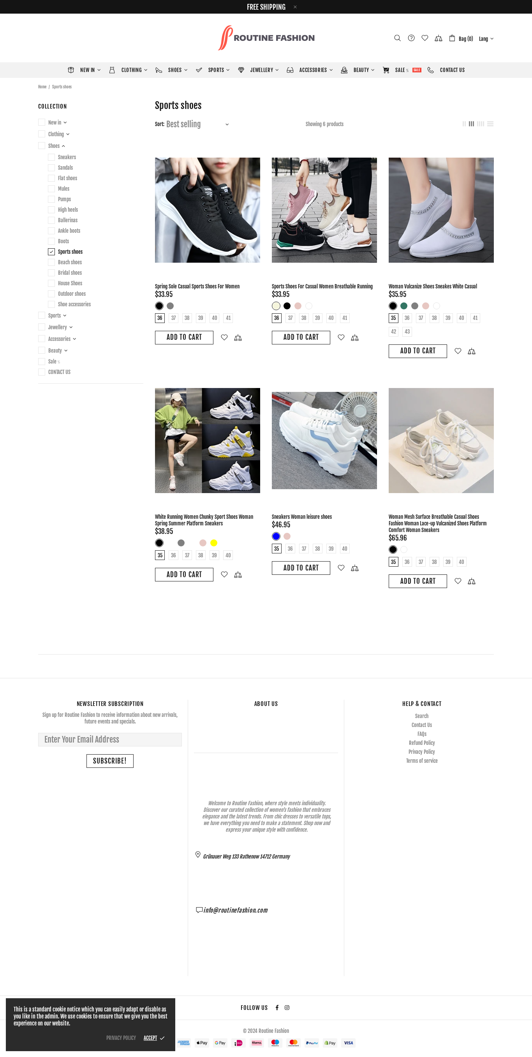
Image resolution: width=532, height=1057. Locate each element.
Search (421, 716)
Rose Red (181, 305)
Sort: (159, 124)
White (308, 305)
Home (42, 86)
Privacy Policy (422, 752)
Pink (297, 305)
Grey (170, 305)
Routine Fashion (266, 38)
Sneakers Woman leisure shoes (302, 517)
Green (403, 305)
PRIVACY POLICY (121, 1038)
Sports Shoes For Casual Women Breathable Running (322, 286)
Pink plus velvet (192, 542)
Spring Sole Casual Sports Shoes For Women (197, 286)
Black (159, 305)
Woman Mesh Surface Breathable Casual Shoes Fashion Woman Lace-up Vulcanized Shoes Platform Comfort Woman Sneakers (438, 523)
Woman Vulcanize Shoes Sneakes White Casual (433, 286)
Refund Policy (422, 743)
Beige (276, 305)
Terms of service (422, 761)
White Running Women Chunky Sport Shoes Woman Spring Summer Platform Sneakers (204, 520)
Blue (276, 536)
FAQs (421, 734)
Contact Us (422, 725)
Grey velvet (170, 542)
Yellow (213, 542)
